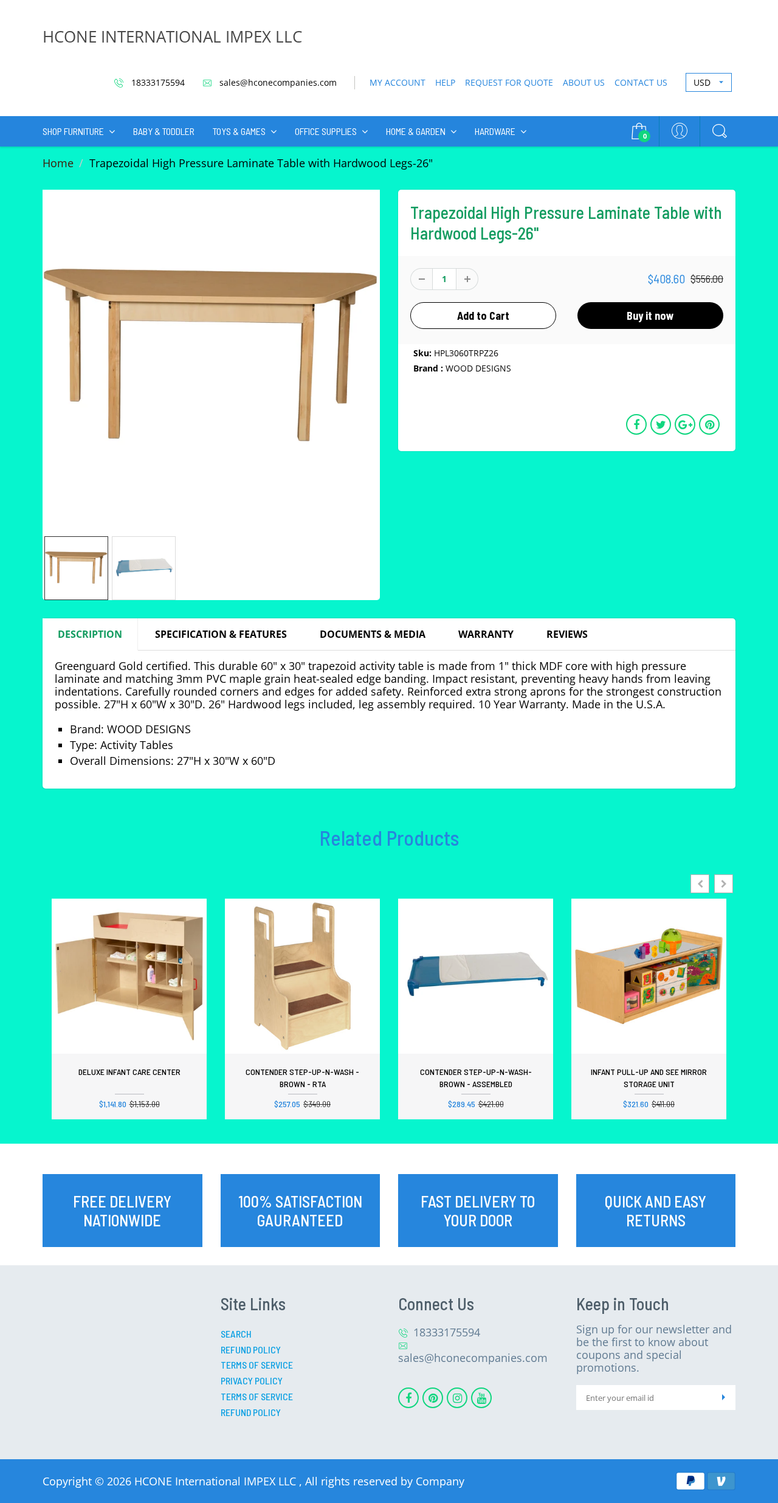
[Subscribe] (723, 1397)
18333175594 (157, 82)
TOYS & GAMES (239, 131)
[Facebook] (408, 1397)
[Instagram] (457, 1397)
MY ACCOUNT (397, 82)
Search (236, 1333)
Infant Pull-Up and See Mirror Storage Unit (649, 1077)
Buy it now (650, 315)
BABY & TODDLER (163, 131)
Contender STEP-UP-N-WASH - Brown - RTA (302, 1077)
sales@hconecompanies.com (277, 82)
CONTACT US (640, 82)
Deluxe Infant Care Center (129, 1071)
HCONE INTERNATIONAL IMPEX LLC (172, 36)
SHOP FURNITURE (73, 131)
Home (58, 163)
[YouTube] (481, 1397)
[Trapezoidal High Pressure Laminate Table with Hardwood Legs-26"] (211, 358)
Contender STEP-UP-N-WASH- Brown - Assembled (476, 1077)
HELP (445, 82)
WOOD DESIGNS (478, 368)
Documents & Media (372, 634)
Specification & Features (221, 634)
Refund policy (251, 1412)
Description (90, 634)
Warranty (486, 634)
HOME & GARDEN (416, 131)
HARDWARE (495, 131)
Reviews (567, 634)
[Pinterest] (432, 1397)
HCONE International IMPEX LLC (216, 1481)
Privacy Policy (252, 1380)
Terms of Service (257, 1364)
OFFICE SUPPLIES (326, 131)
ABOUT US (584, 82)
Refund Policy (251, 1349)
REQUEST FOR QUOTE (509, 82)
